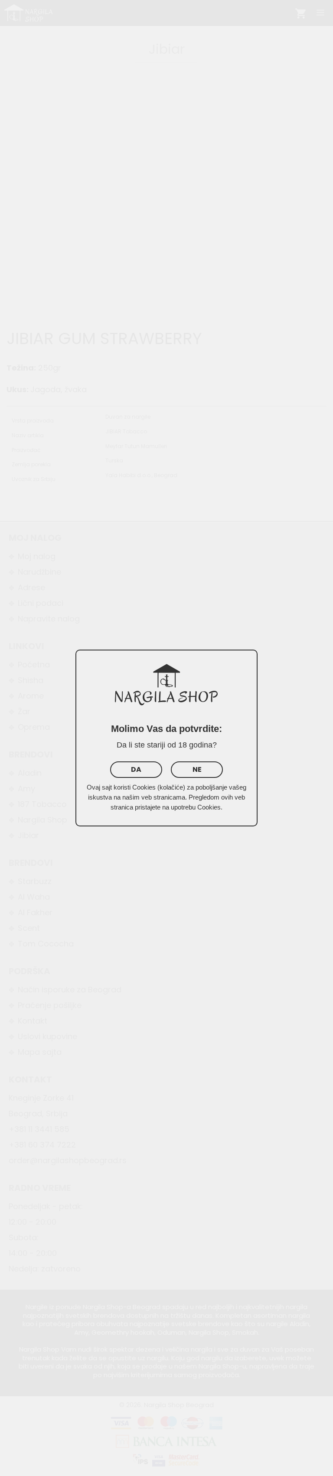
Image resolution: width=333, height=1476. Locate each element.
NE (197, 769)
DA (136, 769)
